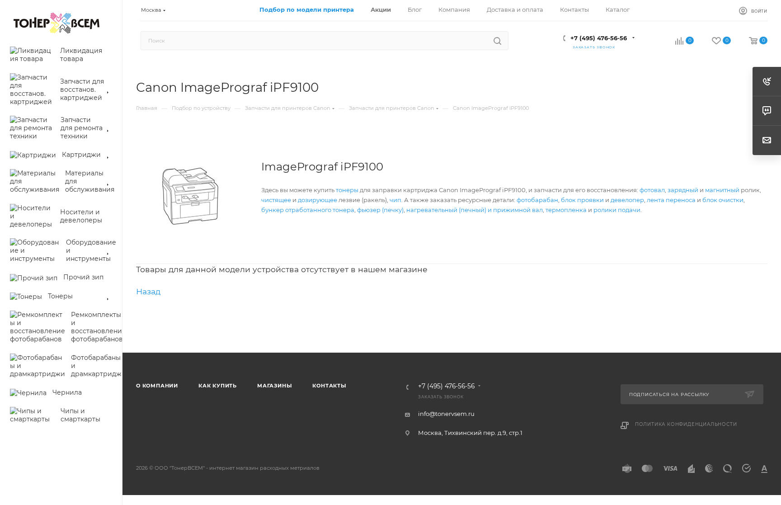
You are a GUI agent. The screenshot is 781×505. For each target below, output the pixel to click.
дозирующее (317, 199)
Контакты (329, 385)
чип (395, 199)
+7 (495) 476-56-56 (598, 38)
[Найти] (497, 40)
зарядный (683, 190)
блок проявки (582, 199)
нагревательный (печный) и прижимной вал (474, 209)
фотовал (652, 190)
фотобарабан (537, 199)
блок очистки (722, 199)
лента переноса (671, 199)
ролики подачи (616, 209)
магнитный (722, 190)
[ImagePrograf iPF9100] (190, 196)
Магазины (274, 385)
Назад (148, 291)
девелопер (627, 199)
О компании (157, 385)
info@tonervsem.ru (446, 413)
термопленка (566, 209)
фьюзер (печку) (380, 209)
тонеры (347, 190)
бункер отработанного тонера (307, 209)
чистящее (276, 199)
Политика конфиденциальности (686, 424)
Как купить (217, 385)
